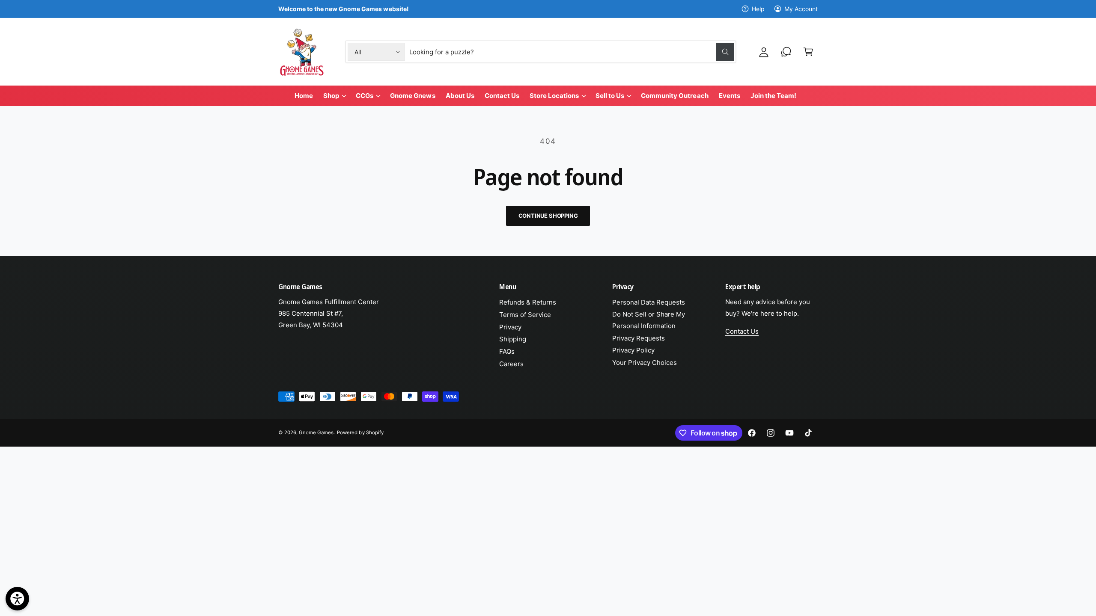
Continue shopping (548, 215)
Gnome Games (316, 432)
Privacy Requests (638, 338)
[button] (808, 52)
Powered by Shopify (360, 432)
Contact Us (742, 331)
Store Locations (554, 96)
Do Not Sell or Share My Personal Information (648, 320)
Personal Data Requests (648, 302)
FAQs (507, 351)
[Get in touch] (786, 52)
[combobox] (571, 52)
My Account (801, 8)
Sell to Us (610, 96)
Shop (331, 96)
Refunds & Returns (527, 302)
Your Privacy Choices (644, 362)
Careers (511, 364)
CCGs (364, 96)
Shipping (512, 339)
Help (758, 8)
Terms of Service (525, 315)
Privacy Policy (633, 350)
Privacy (510, 327)
